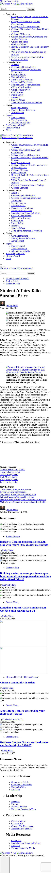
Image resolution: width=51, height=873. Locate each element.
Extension (15, 789)
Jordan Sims (7, 688)
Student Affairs (18, 100)
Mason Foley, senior (9, 474)
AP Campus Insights (20, 122)
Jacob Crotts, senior (9, 482)
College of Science (19, 42)
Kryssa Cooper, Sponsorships (13, 492)
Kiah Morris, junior (8, 477)
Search (31, 9)
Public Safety (17, 95)
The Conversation (19, 120)
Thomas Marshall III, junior (12, 469)
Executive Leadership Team (23, 809)
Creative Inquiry (18, 74)
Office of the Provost (20, 90)
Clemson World (13, 127)
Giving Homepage (19, 107)
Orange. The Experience (22, 826)
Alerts (8, 130)
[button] (1, 266)
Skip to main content (9, 1)
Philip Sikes (12, 305)
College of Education (20, 34)
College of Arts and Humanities (25, 26)
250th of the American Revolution (26, 102)
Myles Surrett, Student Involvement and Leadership (23, 502)
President (15, 801)
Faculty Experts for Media (23, 848)
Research (15, 97)
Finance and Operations (22, 79)
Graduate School (18, 44)
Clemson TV (17, 823)
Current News (12, 602)
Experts (9, 115)
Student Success (13, 283)
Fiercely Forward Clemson (23, 110)
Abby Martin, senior (9, 479)
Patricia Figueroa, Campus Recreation (17, 497)
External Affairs (18, 77)
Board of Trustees (19, 806)
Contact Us (16, 840)
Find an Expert (18, 117)
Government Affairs (20, 782)
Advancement (17, 112)
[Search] (1, 264)
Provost (14, 804)
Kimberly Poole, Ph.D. (12, 719)
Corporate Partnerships (21, 784)
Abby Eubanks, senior (10, 472)
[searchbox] (13, 9)
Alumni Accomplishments (17, 278)
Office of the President (21, 87)
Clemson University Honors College (27, 57)
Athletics (15, 64)
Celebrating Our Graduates (23, 67)
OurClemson (17, 92)
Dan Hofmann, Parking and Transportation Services (23, 499)
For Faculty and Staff (15, 125)
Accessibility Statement (21, 829)
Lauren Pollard (9, 585)
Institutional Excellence (21, 82)
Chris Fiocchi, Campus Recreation (15, 489)
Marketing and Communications (25, 85)
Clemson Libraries (19, 59)
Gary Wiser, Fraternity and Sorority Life (18, 494)
